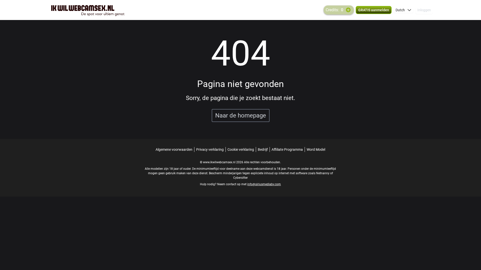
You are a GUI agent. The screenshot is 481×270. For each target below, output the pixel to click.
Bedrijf (263, 150)
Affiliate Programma (287, 150)
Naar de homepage (240, 115)
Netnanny (323, 173)
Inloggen (424, 10)
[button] (403, 10)
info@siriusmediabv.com (264, 184)
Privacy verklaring (210, 150)
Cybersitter (240, 178)
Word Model (316, 150)
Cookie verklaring (240, 150)
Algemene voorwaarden (174, 150)
